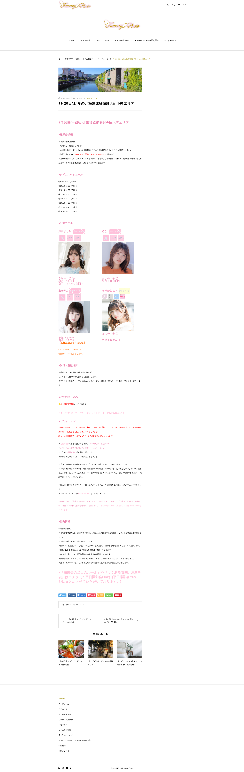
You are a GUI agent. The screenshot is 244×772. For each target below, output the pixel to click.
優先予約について (65, 735)
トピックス (62, 725)
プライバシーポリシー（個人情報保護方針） (76, 740)
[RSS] (70, 768)
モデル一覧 (85, 40)
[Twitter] (63, 768)
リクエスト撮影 (64, 730)
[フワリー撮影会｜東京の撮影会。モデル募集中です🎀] (122, 25)
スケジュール (102, 40)
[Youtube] (67, 768)
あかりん (69, 605)
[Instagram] (59, 768)
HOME (71, 40)
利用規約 (62, 746)
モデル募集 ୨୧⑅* (122, 40)
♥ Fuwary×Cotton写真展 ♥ (147, 40)
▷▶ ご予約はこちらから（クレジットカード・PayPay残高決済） (92, 413)
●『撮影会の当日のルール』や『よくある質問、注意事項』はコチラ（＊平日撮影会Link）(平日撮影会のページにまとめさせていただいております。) (99, 577)
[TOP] (236, 764)
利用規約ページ (84, 494)
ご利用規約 (64, 444)
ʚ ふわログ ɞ (170, 40)
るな (73, 605)
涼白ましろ (80, 605)
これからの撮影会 (65, 720)
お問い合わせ (63, 751)
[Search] (168, 5)
